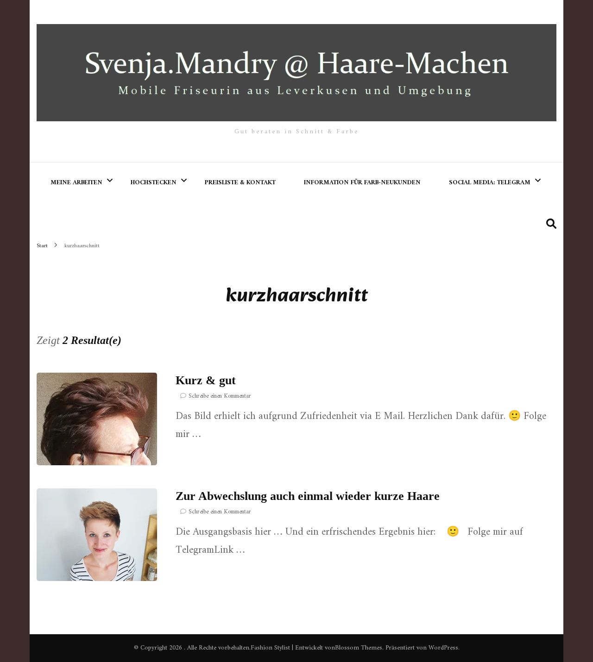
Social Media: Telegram (489, 182)
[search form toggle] (551, 224)
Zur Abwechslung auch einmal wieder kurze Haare (308, 496)
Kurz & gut (206, 380)
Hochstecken (154, 182)
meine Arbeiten (76, 182)
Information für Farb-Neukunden (362, 182)
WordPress (443, 648)
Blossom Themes (358, 648)
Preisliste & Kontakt (240, 182)
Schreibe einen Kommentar (220, 396)
